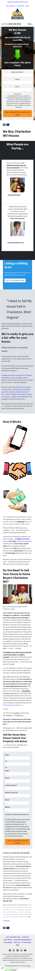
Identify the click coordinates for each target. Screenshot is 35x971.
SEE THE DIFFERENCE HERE (15, 280)
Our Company (10, 6)
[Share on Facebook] (4, 125)
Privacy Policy (26, 942)
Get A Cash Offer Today (13, 937)
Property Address (17, 72)
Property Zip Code (11, 792)
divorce (5, 541)
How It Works (8, 940)
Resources (17, 942)
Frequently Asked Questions (23, 940)
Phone (17, 79)
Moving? (29, 375)
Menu (30, 24)
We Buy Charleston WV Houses (17, 2)
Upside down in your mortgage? (12, 378)
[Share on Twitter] (8, 125)
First (6, 761)
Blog (27, 6)
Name (7, 755)
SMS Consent (17, 94)
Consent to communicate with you (17, 814)
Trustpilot (6, 921)
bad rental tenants (18, 399)
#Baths (8, 807)
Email (17, 87)
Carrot (28, 966)
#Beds (7, 800)
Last (6, 767)
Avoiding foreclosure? (9, 375)
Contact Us (20, 6)
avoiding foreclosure (22, 539)
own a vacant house (14, 389)
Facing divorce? (21, 375)
